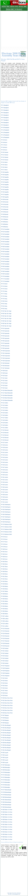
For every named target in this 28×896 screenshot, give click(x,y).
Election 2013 (14, 6)
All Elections (18, 9)
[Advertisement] (14, 26)
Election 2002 (10, 9)
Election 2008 (22, 6)
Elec (19, 2)
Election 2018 (5, 6)
